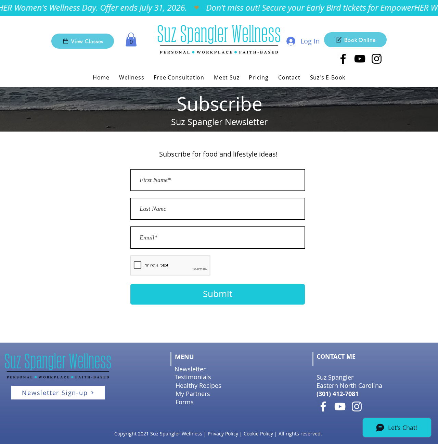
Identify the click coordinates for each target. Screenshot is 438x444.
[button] (131, 40)
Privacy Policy (223, 433)
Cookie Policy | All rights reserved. (283, 433)
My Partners (193, 394)
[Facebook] (323, 406)
